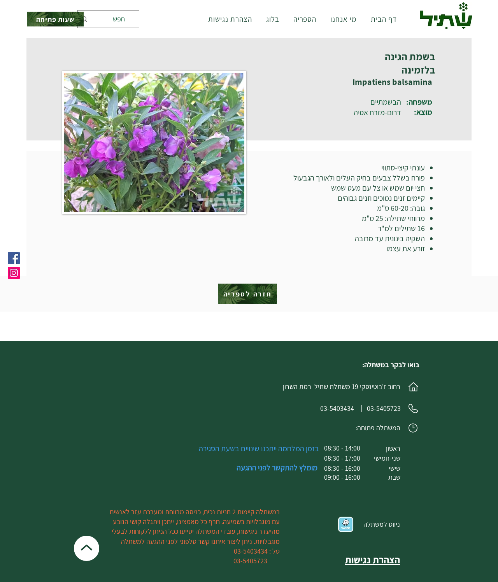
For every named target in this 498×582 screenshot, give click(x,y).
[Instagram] (14, 273)
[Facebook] (14, 258)
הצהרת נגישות (372, 559)
